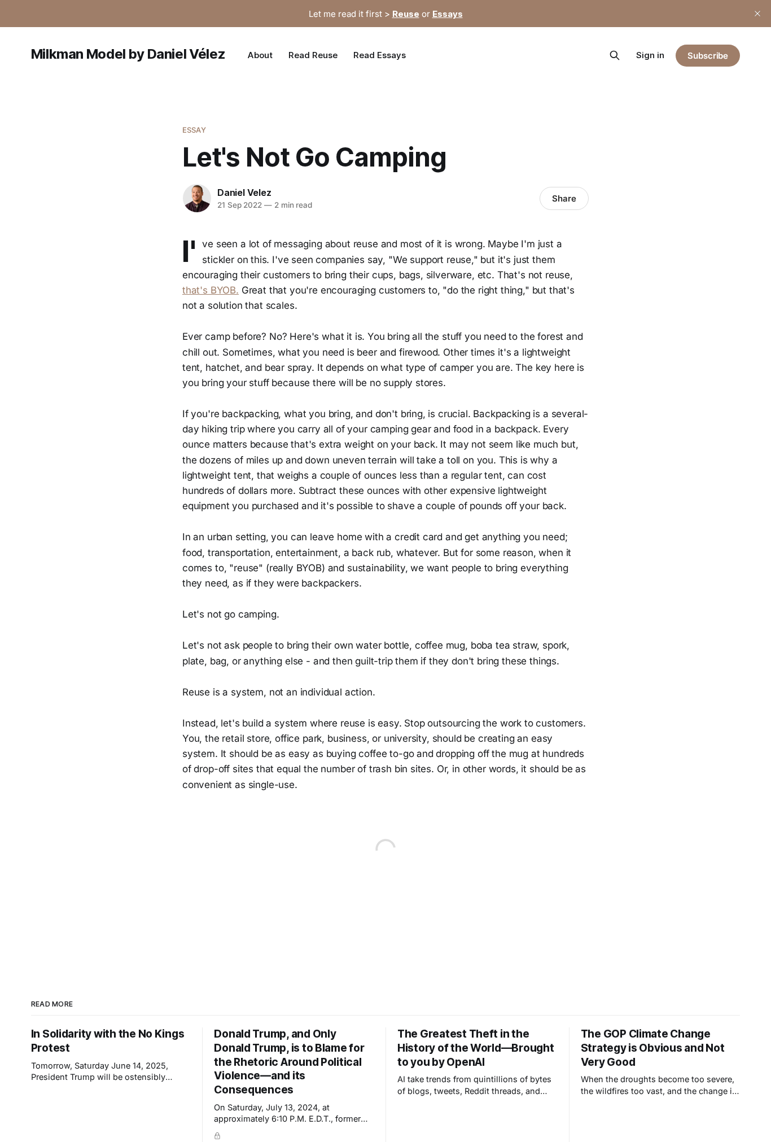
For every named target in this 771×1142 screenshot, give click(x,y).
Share (564, 198)
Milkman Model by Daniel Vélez (128, 54)
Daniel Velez (244, 192)
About (260, 55)
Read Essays (379, 55)
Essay (194, 129)
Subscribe (707, 55)
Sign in (650, 55)
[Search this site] (615, 55)
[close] (757, 14)
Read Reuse (313, 55)
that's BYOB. (210, 290)
